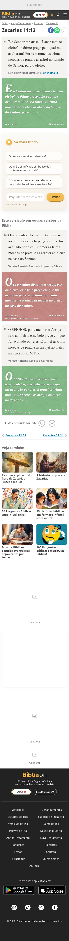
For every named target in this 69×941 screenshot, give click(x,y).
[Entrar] (52, 15)
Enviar (55, 197)
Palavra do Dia (18, 831)
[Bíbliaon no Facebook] (55, 907)
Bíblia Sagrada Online (16, 16)
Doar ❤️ (21, 791)
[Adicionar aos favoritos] (64, 30)
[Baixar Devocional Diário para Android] (18, 890)
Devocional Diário (51, 831)
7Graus (26, 921)
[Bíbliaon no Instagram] (41, 907)
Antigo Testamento (18, 838)
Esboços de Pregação (51, 816)
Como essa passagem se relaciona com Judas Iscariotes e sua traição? (30, 182)
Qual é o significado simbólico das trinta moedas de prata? (30, 168)
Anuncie (34, 866)
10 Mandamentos (51, 809)
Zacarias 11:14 (53, 435)
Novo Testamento (51, 838)
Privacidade (18, 859)
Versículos (18, 809)
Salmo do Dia (51, 823)
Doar (40, 14)
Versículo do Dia (18, 823)
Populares (18, 845)
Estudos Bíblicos (18, 816)
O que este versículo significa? (27, 156)
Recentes (51, 845)
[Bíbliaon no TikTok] (28, 907)
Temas (18, 852)
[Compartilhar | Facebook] (51, 30)
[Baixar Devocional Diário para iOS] (52, 890)
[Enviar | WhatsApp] (57, 30)
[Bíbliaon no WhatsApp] (14, 907)
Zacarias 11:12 (16, 435)
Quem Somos (51, 859)
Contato (51, 852)
